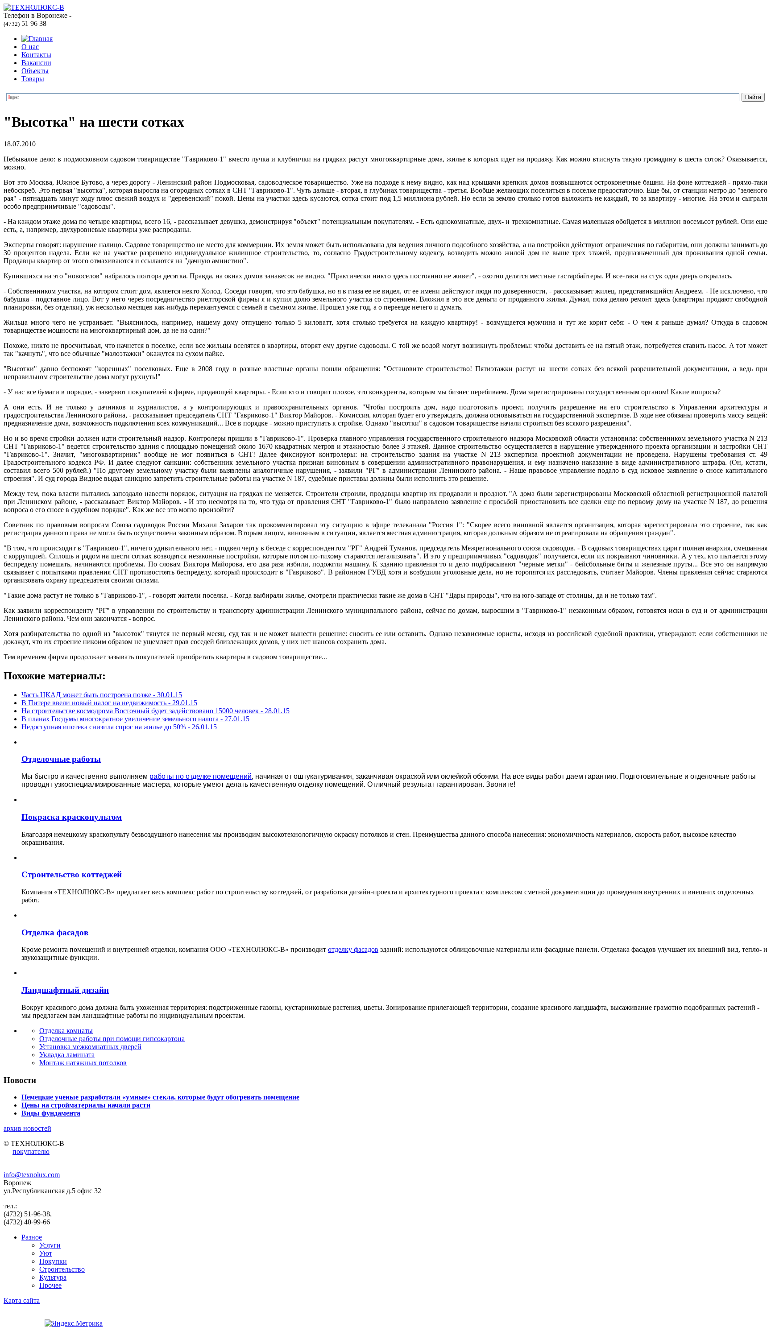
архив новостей (27, 1128)
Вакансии (36, 62)
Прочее (50, 1285)
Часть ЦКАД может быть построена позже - (101, 695)
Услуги (50, 1245)
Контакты (36, 54)
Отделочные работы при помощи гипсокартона (112, 1038)
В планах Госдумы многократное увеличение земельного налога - (135, 719)
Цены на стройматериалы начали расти (85, 1105)
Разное (31, 1237)
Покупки (53, 1261)
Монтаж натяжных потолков (83, 1062)
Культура (52, 1277)
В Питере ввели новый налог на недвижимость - (109, 703)
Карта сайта (22, 1300)
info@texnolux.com (32, 1174)
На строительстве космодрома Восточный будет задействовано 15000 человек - (155, 711)
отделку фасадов (353, 949)
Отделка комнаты (66, 1030)
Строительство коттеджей (71, 874)
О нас (30, 46)
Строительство (62, 1269)
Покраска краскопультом (71, 817)
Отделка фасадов (54, 932)
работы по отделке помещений (200, 776)
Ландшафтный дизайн (65, 990)
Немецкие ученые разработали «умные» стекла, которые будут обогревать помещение (160, 1097)
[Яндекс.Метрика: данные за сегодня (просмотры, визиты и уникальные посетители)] (74, 1323)
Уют (45, 1253)
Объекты (35, 70)
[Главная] (37, 38)
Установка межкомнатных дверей (90, 1046)
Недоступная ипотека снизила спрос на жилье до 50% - (119, 727)
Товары (32, 79)
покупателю (31, 1151)
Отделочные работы (61, 759)
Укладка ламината (67, 1054)
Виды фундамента (50, 1113)
